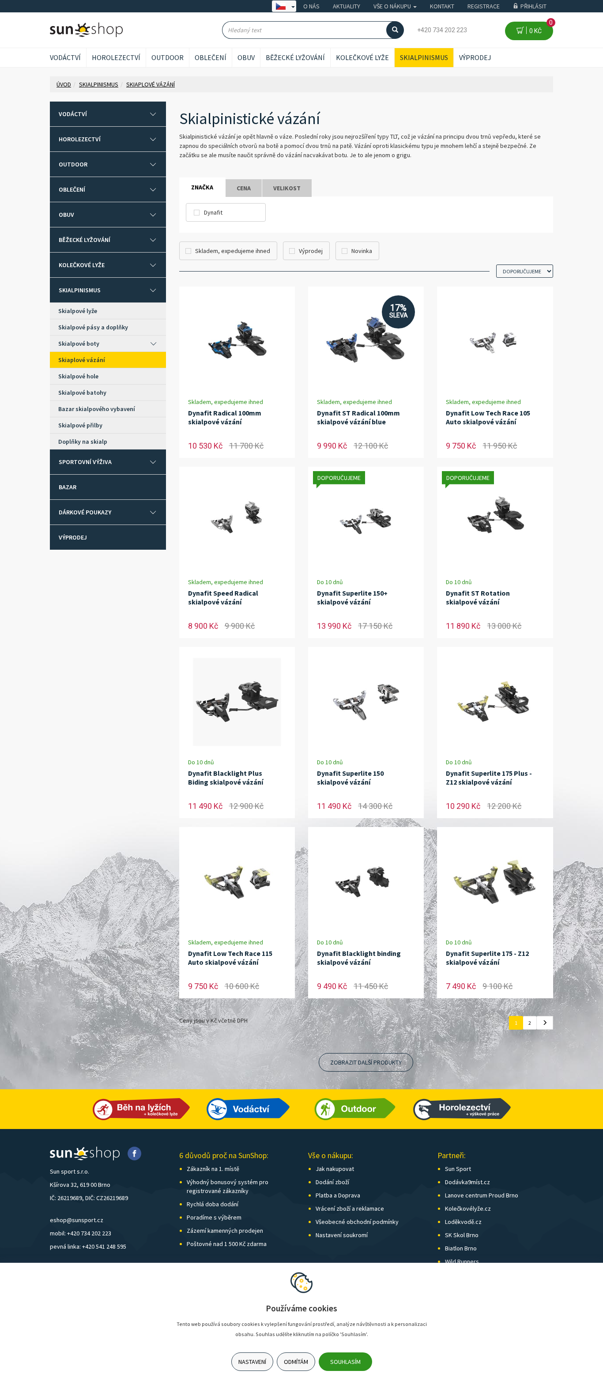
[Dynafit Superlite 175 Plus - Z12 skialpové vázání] (495, 702)
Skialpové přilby (80, 425)
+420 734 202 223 (442, 30)
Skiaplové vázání (81, 360)
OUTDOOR (167, 57)
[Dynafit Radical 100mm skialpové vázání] (237, 342)
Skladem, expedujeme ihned (232, 251)
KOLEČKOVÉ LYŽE (362, 57)
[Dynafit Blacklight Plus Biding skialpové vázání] (237, 702)
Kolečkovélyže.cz (468, 1208)
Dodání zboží (332, 1182)
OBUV (246, 57)
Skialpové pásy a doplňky (93, 327)
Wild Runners (462, 1261)
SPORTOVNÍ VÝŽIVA (85, 462)
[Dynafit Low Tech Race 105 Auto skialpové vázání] (495, 342)
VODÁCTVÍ (65, 57)
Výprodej (475, 57)
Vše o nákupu (392, 6)
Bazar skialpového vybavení (96, 409)
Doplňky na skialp (82, 442)
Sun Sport (458, 1169)
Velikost (287, 188)
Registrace (483, 6)
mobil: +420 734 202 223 (80, 1233)
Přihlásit (533, 6)
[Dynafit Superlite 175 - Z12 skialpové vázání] (495, 882)
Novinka (361, 251)
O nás (311, 6)
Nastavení (252, 1362)
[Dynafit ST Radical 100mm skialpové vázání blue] (366, 342)
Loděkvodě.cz (463, 1222)
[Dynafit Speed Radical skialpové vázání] (237, 522)
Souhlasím (345, 1362)
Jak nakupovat (335, 1169)
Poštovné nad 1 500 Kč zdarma (227, 1244)
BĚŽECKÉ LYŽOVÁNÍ (295, 57)
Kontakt (442, 6)
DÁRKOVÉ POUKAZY (85, 512)
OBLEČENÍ (210, 57)
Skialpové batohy (82, 392)
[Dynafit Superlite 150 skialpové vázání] (366, 702)
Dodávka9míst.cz (467, 1182)
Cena (244, 188)
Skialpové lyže (77, 311)
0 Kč (540, 28)
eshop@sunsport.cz (76, 1220)
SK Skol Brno (462, 1235)
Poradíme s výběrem (214, 1217)
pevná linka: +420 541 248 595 (88, 1246)
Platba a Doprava (338, 1195)
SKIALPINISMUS (424, 57)
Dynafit (213, 212)
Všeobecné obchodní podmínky (357, 1222)
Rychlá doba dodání (212, 1204)
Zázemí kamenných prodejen (225, 1231)
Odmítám (296, 1362)
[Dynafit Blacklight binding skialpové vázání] (366, 882)
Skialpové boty (78, 343)
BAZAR (67, 487)
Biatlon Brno (461, 1248)
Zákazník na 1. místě (213, 1169)
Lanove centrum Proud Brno (481, 1195)
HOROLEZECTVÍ (116, 57)
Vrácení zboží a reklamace (350, 1208)
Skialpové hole (78, 376)
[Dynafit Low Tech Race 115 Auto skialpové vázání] (237, 882)
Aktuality (346, 6)
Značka (202, 187)
